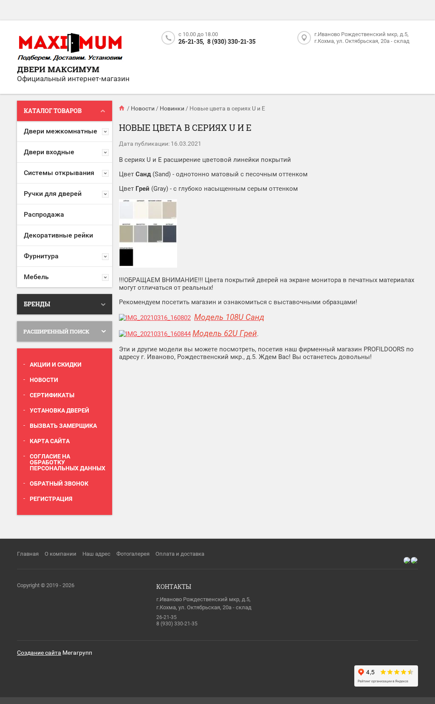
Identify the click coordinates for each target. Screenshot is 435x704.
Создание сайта (39, 652)
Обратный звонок (59, 483)
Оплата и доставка (179, 554)
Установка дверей (59, 410)
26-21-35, (191, 41)
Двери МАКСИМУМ (58, 69)
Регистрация (51, 498)
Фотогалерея (133, 554)
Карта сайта (50, 441)
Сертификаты (52, 395)
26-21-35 (166, 617)
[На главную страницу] (70, 47)
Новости (44, 379)
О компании (60, 554)
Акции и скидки (56, 364)
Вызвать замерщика (63, 425)
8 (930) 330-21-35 (231, 41)
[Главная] (122, 108)
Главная (28, 554)
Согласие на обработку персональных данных (67, 462)
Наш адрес (96, 554)
